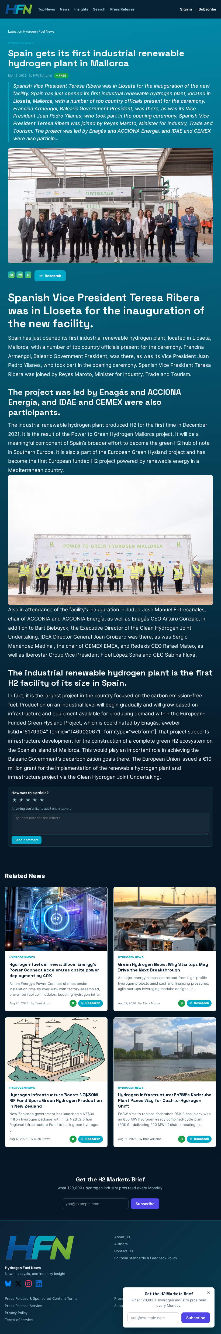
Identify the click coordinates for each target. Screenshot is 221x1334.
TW (19, 274)
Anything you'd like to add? (42, 809)
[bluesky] (8, 1283)
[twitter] (18, 1283)
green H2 (167, 741)
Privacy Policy (16, 1313)
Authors (121, 1244)
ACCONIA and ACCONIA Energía (66, 619)
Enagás (150, 723)
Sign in (186, 9)
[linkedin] (39, 1283)
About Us (122, 1237)
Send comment (27, 840)
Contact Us (123, 1251)
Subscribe (207, 9)
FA (11, 274)
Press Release (122, 9)
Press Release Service (23, 1306)
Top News (46, 9)
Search (99, 9)
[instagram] (28, 1283)
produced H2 (120, 425)
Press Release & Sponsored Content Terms (41, 1298)
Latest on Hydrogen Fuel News (31, 31)
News (65, 9)
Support (121, 1306)
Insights (81, 9)
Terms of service (19, 1320)
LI (28, 274)
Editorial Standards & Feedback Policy (145, 1258)
